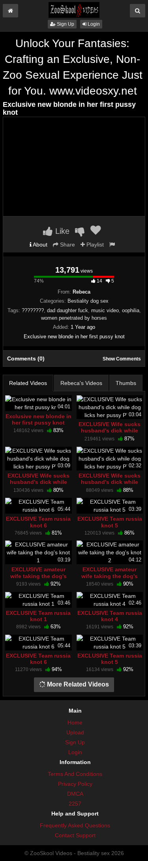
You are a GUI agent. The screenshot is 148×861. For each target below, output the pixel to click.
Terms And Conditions (75, 774)
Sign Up (65, 24)
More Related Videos (77, 684)
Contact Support (75, 835)
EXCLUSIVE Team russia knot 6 (38, 522)
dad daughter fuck (67, 310)
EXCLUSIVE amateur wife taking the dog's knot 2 (109, 575)
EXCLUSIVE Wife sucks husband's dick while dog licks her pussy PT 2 (110, 485)
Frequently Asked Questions (75, 825)
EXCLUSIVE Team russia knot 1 (38, 616)
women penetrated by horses (74, 318)
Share (66, 244)
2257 (75, 803)
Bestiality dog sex (88, 301)
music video (105, 310)
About (39, 244)
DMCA (75, 794)
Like (61, 231)
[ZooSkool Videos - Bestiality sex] (74, 9)
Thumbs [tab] (126, 383)
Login (93, 24)
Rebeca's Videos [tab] (81, 383)
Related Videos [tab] (28, 383)
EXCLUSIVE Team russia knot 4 (109, 616)
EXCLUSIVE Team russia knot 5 (109, 522)
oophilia (130, 310)
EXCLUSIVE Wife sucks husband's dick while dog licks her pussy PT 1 (38, 485)
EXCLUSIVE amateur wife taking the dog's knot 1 (38, 575)
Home (74, 722)
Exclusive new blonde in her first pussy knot (38, 419)
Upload (75, 732)
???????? (33, 310)
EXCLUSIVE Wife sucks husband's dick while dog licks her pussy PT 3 (110, 434)
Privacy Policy (75, 784)
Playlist (94, 244)
